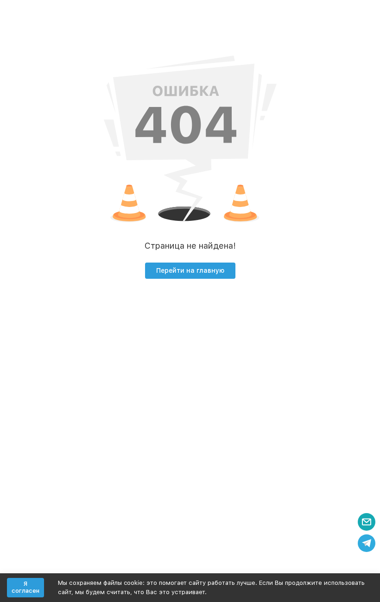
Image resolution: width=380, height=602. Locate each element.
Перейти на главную (190, 270)
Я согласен (25, 587)
